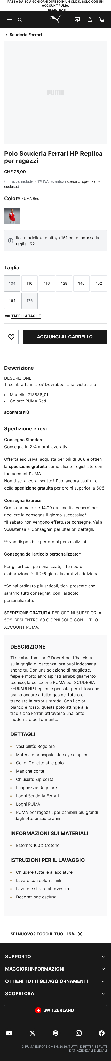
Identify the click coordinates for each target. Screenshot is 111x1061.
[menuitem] (9, 1033)
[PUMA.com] (55, 19)
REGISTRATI (57, 10)
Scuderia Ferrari (26, 34)
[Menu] (9, 19)
